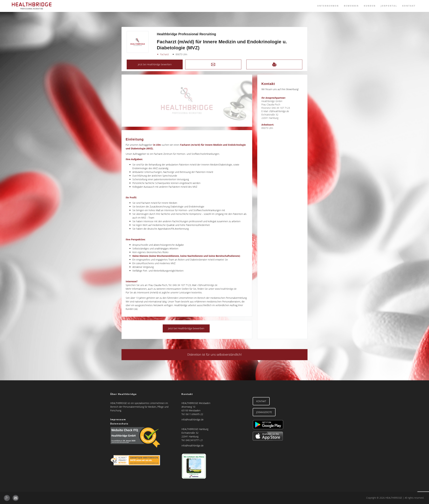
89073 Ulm (181, 54)
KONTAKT (261, 401)
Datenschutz (119, 423)
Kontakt (409, 5)
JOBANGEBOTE (264, 412)
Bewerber (351, 5)
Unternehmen (328, 5)
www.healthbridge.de (226, 288)
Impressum (118, 419)
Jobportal (389, 5)
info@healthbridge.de (192, 419)
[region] (187, 101)
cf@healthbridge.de (207, 285)
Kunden (370, 5)
